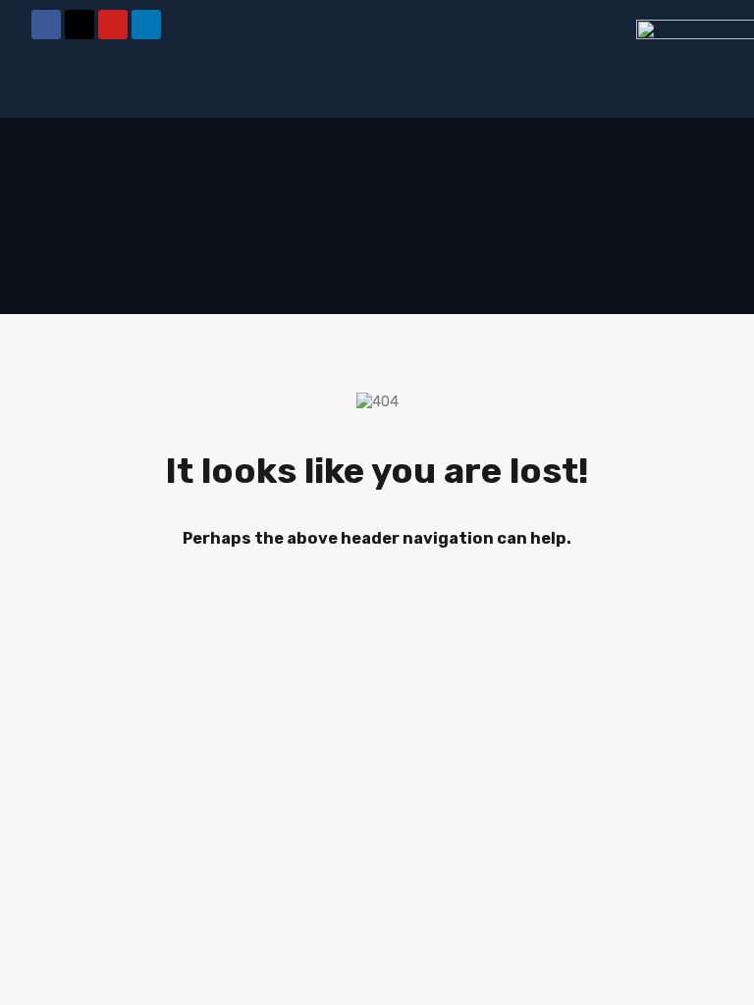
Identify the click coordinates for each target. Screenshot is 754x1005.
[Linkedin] (146, 24)
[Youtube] (113, 24)
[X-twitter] (79, 24)
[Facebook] (46, 24)
